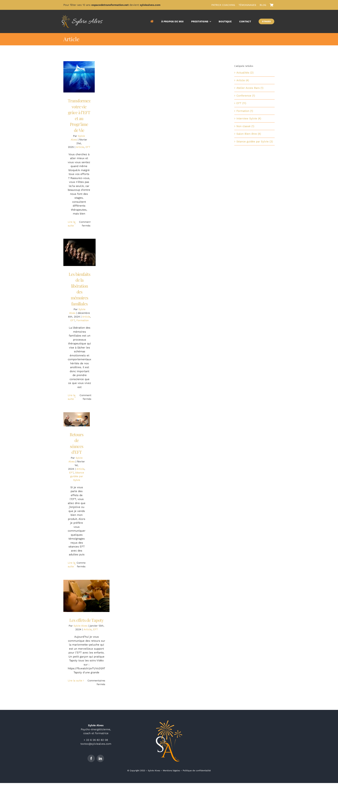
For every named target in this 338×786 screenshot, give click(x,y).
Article (80, 147)
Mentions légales (171, 770)
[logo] (82, 16)
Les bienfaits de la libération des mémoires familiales (79, 288)
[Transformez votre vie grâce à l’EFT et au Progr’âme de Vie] (79, 76)
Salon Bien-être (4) (248, 133)
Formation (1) (244, 111)
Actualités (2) (245, 72)
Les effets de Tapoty (86, 620)
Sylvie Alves (80, 625)
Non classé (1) (245, 126)
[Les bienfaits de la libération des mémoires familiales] (79, 252)
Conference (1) (245, 95)
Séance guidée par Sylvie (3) (254, 141)
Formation (82, 320)
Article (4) (242, 80)
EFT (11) (241, 103)
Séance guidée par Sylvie (77, 476)
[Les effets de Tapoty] (86, 596)
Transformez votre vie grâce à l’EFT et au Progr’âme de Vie (79, 115)
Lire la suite (75, 680)
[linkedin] (100, 758)
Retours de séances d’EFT (77, 443)
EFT (88, 147)
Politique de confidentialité (197, 770)
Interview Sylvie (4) (248, 118)
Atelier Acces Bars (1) (249, 87)
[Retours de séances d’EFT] (76, 419)
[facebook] (91, 758)
